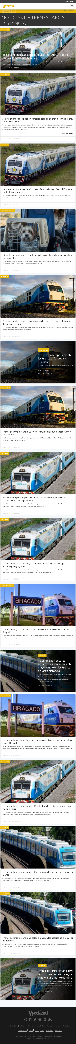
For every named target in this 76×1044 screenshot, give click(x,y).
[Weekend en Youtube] (40, 1019)
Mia (42, 1030)
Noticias (30, 1026)
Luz (37, 1030)
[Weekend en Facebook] (30, 1019)
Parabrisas (66, 1026)
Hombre (57, 1026)
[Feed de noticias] (45, 1019)
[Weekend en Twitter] (35, 1019)
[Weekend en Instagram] (25, 1019)
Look (31, 1030)
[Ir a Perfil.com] (69, 1)
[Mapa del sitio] (50, 1019)
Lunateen (49, 1030)
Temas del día (7, 11)
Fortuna (49, 1026)
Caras (23, 1026)
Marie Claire (40, 1026)
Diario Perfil (14, 1026)
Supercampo (23, 1030)
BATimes (58, 1030)
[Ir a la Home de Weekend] (38, 1013)
